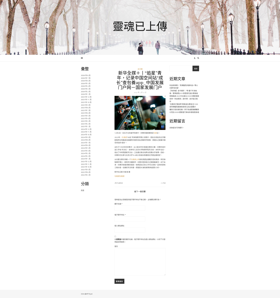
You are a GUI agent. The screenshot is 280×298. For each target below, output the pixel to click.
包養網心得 (135, 159)
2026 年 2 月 (85, 91)
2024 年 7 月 (85, 143)
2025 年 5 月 (85, 116)
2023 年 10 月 (86, 167)
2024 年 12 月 (86, 129)
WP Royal (89, 294)
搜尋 (195, 69)
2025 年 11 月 (86, 99)
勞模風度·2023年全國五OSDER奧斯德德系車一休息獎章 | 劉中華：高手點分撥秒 (184, 98)
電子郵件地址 (120, 215)
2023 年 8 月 (85, 172)
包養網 (124, 137)
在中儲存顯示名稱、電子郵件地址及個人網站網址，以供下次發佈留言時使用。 (140, 240)
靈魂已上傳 (140, 26)
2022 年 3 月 (85, 175)
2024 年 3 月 (85, 153)
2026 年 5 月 (85, 83)
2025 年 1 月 (85, 126)
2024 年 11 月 (86, 132)
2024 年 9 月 (85, 137)
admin (120, 183)
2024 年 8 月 (85, 140)
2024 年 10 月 (86, 134)
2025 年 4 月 (85, 118)
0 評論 (163, 183)
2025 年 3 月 (85, 121)
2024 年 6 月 (85, 145)
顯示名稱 (118, 204)
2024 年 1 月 (85, 159)
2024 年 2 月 (85, 156)
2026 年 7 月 (85, 78)
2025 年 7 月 (85, 110)
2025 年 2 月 (85, 124)
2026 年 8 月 (85, 75)
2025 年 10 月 (86, 102)
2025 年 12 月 (86, 97)
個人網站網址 (119, 226)
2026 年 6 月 (85, 81)
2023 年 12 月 (86, 161)
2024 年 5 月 (85, 148)
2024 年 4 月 (85, 151)
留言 (116, 246)
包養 (155, 133)
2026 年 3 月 (85, 89)
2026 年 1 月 (85, 94)
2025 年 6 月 (85, 113)
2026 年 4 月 (85, 86)
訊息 (82, 190)
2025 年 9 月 (85, 105)
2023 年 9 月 (85, 169)
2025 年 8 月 (85, 107)
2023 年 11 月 (86, 164)
